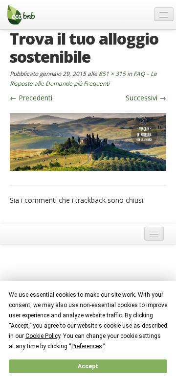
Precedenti (31, 97)
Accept (88, 366)
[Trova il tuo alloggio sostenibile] (88, 141)
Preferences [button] (86, 346)
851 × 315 (112, 73)
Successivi (146, 97)
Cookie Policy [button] (42, 336)
